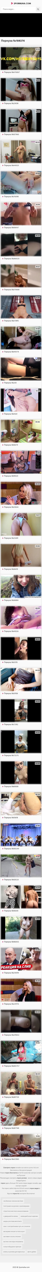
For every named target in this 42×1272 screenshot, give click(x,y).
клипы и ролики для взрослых (14, 1251)
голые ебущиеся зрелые (12, 1246)
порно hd (16, 1193)
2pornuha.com (22, 3)
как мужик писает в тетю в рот (14, 1231)
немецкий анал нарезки (29, 1216)
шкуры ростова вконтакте (12, 1221)
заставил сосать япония (12, 1236)
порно (3, 1183)
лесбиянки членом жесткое (13, 1201)
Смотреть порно (9, 1167)
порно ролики (22, 1178)
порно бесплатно (11, 1172)
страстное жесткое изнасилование (15, 1211)
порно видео (34, 1188)
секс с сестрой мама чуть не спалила (16, 1226)
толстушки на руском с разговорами (16, 1206)
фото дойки (32, 1251)
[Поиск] (38, 9)
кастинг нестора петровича (13, 1241)
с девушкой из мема (10, 1216)
